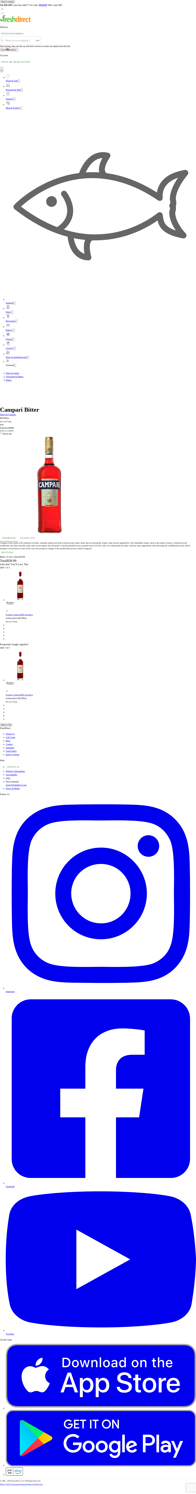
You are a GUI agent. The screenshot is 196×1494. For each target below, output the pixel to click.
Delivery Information (15, 771)
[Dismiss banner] (2, 9)
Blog (8, 741)
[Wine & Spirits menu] (28, 357)
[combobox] (19, 40)
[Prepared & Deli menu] (22, 90)
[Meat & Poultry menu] (21, 108)
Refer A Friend (12, 754)
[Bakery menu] (13, 330)
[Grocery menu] (14, 348)
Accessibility (11, 775)
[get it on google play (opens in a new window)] (101, 1465)
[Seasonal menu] (15, 365)
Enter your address (12, 34)
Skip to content (7, 2)
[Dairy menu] (12, 312)
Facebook (10, 1186)
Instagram (10, 991)
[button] (98, 434)
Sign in (5, 62)
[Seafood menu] (14, 303)
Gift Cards (10, 737)
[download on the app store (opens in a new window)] (101, 1408)
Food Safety (11, 751)
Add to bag (7, 552)
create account (21, 62)
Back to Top (6, 725)
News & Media (13, 788)
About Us (10, 734)
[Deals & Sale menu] (19, 80)
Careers (9, 744)
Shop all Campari (8, 414)
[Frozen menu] (13, 339)
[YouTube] (101, 1330)
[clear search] (38, 40)
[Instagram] (101, 988)
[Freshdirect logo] (15, 21)
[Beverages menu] (16, 321)
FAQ (8, 778)
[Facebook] (101, 1183)
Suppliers (10, 747)
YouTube (10, 1334)
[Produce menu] (14, 99)
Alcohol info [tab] (27, 538)
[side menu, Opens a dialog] (2, 13)
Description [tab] (8, 538)
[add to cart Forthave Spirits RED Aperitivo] (8, 608)
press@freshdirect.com (16, 785)
